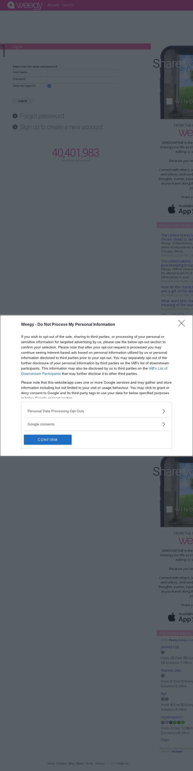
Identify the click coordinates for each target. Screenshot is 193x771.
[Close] (183, 325)
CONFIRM (48, 440)
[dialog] (96, 385)
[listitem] (96, 411)
